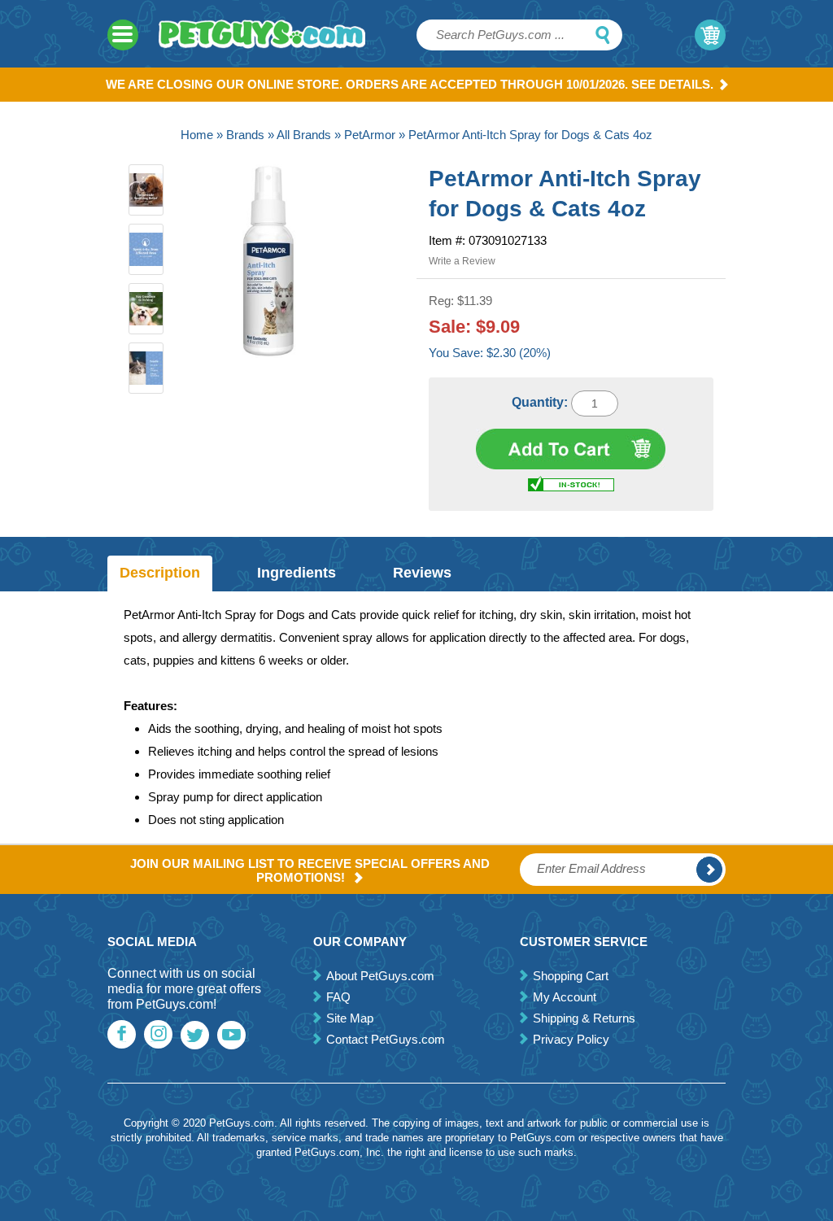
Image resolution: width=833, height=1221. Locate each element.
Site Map (349, 1018)
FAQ (338, 997)
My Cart (710, 35)
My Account (564, 997)
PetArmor (369, 135)
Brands (245, 135)
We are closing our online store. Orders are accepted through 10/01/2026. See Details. (409, 84)
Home (197, 135)
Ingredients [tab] (296, 573)
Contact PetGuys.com (385, 1039)
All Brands (304, 135)
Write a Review (462, 261)
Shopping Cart (570, 976)
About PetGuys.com (380, 976)
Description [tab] (160, 573)
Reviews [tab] (422, 573)
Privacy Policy (571, 1039)
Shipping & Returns (584, 1018)
